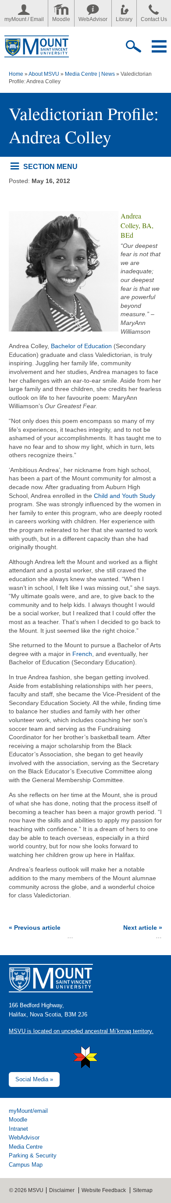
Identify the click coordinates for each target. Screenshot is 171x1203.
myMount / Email (24, 19)
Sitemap (143, 1190)
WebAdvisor (92, 19)
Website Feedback (104, 1190)
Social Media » (34, 1079)
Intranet (18, 1128)
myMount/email (28, 1111)
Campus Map (26, 1164)
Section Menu (50, 166)
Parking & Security (33, 1155)
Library (124, 19)
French (82, 653)
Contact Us (154, 19)
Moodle (61, 19)
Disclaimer (62, 1190)
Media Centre (26, 1146)
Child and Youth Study (124, 495)
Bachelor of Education (81, 345)
